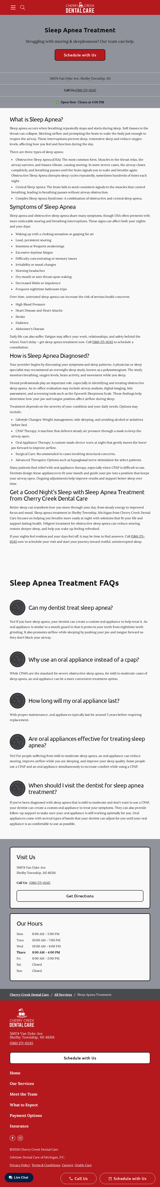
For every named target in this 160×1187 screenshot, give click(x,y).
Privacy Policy (20, 1165)
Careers (67, 1165)
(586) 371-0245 (85, 90)
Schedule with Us (80, 54)
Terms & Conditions (46, 1165)
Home (15, 1072)
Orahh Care (83, 1165)
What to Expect (24, 1104)
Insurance (19, 1126)
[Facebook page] (12, 1138)
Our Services (22, 1083)
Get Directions (80, 895)
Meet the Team (23, 1094)
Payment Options (26, 1115)
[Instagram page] (20, 1138)
